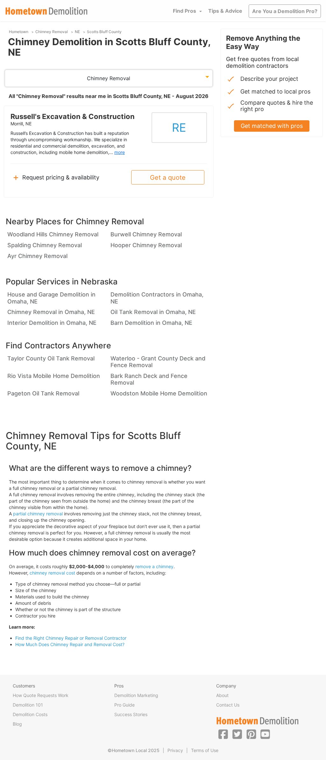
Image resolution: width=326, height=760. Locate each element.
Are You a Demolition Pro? (284, 11)
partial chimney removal (38, 513)
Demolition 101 (28, 705)
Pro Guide (124, 705)
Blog (17, 724)
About (222, 695)
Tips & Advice (225, 11)
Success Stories (130, 714)
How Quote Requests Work (40, 695)
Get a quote (168, 177)
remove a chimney (154, 566)
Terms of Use (204, 750)
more (119, 152)
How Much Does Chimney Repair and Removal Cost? (69, 644)
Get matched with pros (272, 125)
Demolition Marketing (136, 695)
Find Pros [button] (184, 11)
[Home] (46, 11)
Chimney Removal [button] (108, 78)
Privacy (175, 750)
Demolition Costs (30, 714)
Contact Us (227, 705)
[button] (223, 734)
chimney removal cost (52, 572)
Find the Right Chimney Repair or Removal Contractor (70, 638)
